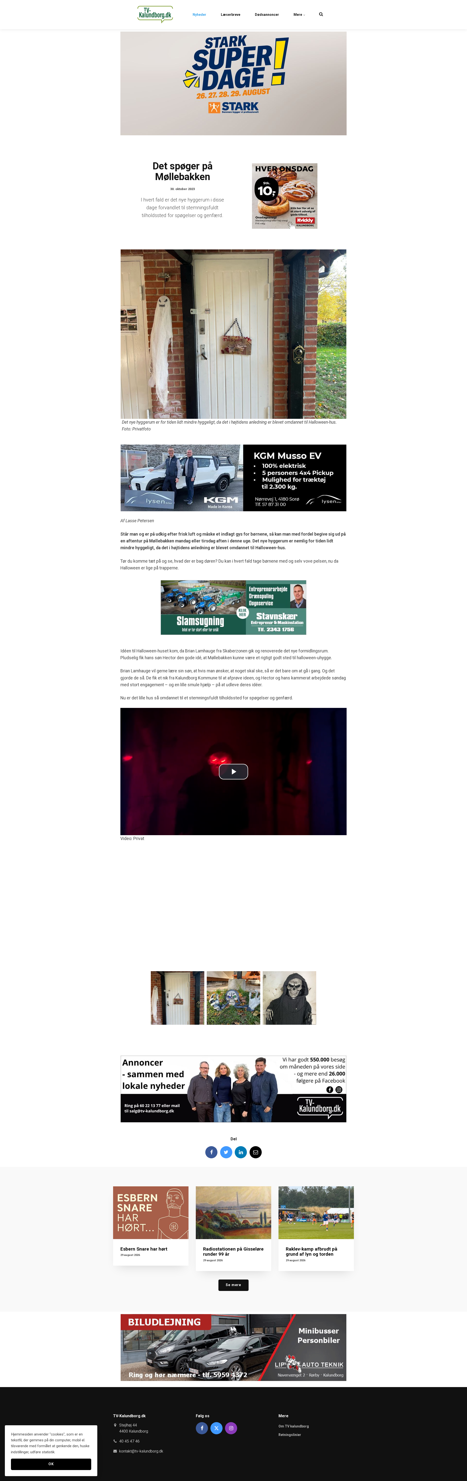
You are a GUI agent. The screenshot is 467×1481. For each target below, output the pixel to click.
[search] (321, 14)
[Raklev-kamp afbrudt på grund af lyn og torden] (316, 1212)
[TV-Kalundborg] (155, 14)
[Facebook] (211, 1152)
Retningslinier (289, 1435)
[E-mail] (256, 1152)
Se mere (233, 1285)
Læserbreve (230, 15)
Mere (298, 15)
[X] (216, 1428)
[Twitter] (226, 1152)
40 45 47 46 (129, 1441)
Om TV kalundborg (293, 1426)
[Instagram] (231, 1428)
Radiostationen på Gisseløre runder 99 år (233, 1251)
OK (51, 1464)
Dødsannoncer (267, 15)
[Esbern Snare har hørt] (151, 1212)
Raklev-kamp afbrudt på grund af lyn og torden (311, 1251)
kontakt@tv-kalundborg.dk (141, 1451)
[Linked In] (241, 1152)
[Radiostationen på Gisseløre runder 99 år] (233, 1212)
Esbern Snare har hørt (143, 1249)
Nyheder (199, 15)
